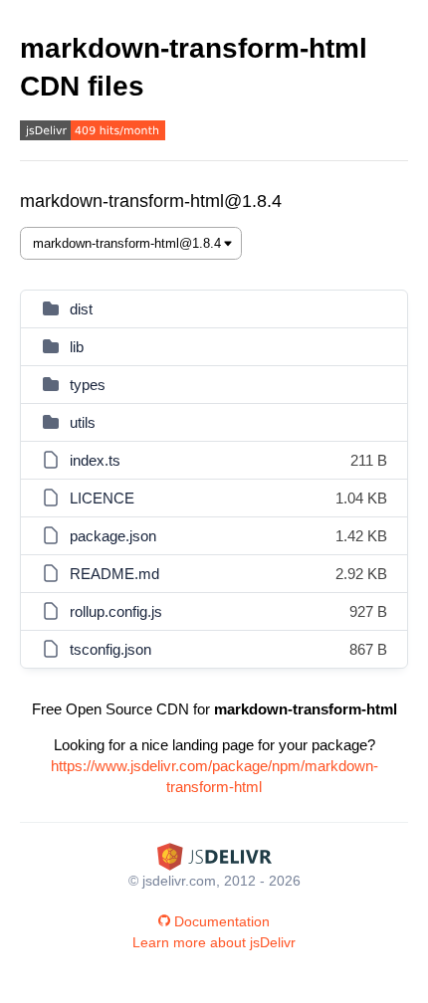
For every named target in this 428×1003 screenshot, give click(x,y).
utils (83, 422)
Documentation (222, 921)
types (88, 384)
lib (77, 346)
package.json (113, 535)
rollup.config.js (116, 611)
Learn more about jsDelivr (214, 942)
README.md (114, 573)
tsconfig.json (110, 649)
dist (81, 309)
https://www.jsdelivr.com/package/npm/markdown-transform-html (214, 776)
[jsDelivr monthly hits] (92, 132)
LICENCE (102, 498)
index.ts (95, 460)
